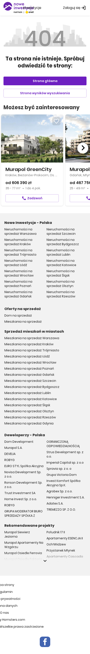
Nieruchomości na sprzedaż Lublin (60, 252)
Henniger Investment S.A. (66, 497)
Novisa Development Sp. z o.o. (22, 474)
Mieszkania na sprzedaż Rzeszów (30, 417)
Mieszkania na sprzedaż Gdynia (29, 423)
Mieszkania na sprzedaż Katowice (30, 399)
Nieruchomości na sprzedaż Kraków (18, 242)
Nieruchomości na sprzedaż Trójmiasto (20, 252)
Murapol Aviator (16, 565)
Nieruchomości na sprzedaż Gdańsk (18, 294)
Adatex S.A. (55, 503)
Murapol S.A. (13, 448)
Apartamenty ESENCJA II (65, 538)
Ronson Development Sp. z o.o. (23, 484)
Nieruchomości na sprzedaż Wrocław (19, 273)
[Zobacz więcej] (45, 561)
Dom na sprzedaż (18, 315)
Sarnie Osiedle (57, 562)
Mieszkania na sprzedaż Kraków (29, 344)
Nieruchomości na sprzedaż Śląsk (60, 273)
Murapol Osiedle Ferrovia (23, 553)
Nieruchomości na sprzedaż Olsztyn (60, 283)
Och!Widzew (56, 544)
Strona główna (45, 81)
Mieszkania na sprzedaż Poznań (29, 368)
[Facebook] (45, 642)
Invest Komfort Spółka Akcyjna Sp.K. (63, 483)
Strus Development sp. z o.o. (65, 454)
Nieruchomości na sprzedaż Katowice (61, 262)
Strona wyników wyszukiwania (45, 93)
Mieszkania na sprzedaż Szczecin (30, 381)
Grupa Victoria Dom (62, 475)
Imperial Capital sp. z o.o (65, 462)
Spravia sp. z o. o (59, 468)
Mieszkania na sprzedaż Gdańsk (29, 374)
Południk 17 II (56, 532)
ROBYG (9, 460)
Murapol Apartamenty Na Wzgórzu (23, 544)
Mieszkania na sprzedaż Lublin (27, 393)
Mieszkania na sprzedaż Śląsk (27, 405)
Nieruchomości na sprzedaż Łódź (18, 262)
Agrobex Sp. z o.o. (60, 491)
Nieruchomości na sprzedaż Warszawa (20, 231)
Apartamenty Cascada (65, 556)
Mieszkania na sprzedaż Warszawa (31, 338)
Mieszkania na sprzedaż (23, 321)
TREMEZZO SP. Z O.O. (61, 509)
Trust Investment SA (19, 493)
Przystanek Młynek (61, 550)
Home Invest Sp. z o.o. (20, 499)
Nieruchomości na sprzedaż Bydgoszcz (63, 242)
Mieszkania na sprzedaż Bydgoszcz (31, 387)
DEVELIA (10, 454)
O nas (4, 612)
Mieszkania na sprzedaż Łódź (27, 356)
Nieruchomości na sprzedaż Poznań (18, 283)
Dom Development (18, 441)
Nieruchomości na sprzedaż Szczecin (61, 231)
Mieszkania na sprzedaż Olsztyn (29, 411)
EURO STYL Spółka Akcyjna (23, 466)
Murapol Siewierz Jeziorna (17, 534)
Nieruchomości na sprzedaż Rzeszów (61, 294)
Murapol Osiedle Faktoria (23, 559)
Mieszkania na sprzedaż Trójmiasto (31, 350)
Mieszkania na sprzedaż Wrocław (30, 362)
